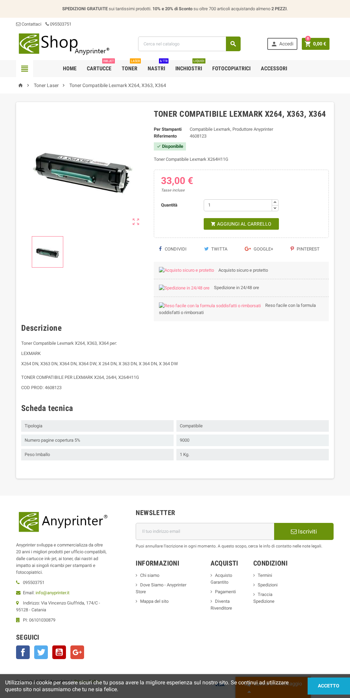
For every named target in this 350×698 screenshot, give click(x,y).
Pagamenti (225, 591)
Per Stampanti (167, 129)
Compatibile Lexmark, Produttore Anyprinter (231, 129)
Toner (131, 66)
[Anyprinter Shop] (63, 43)
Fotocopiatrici (231, 68)
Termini (265, 575)
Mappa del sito (154, 601)
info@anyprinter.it (52, 592)
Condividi (175, 249)
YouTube (59, 652)
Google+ (263, 249)
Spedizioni (268, 584)
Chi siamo (149, 575)
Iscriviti (307, 531)
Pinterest (308, 249)
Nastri (157, 66)
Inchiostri (189, 66)
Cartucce (100, 66)
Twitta (218, 249)
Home (70, 68)
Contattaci (31, 24)
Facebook (23, 652)
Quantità (169, 205)
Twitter (41, 652)
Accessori (274, 68)
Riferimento (165, 136)
